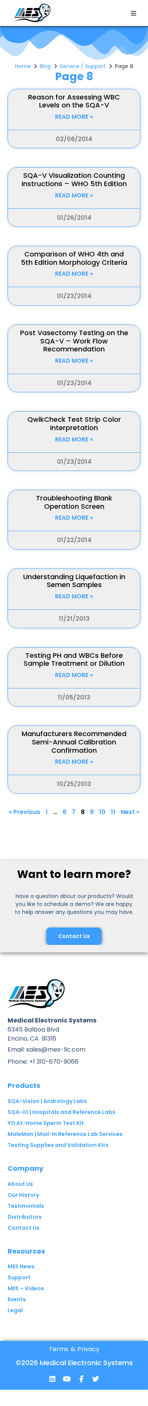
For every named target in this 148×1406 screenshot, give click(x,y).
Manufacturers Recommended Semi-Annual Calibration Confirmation (74, 742)
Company (25, 1168)
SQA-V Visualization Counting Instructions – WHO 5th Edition (74, 179)
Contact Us (23, 1228)
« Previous (24, 812)
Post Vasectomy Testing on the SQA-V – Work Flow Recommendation (74, 341)
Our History (23, 1195)
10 (102, 812)
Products (24, 1085)
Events (17, 1299)
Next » (130, 812)
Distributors (25, 1217)
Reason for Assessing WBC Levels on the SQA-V (74, 101)
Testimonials (26, 1206)
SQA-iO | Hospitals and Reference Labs (61, 1112)
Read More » (74, 117)
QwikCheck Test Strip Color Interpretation (74, 423)
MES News (21, 1266)
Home (23, 66)
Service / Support (83, 66)
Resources (26, 1251)
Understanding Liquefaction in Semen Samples (74, 581)
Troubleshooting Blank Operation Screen (74, 502)
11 (113, 812)
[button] (133, 13)
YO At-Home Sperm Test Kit (46, 1123)
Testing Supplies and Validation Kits (58, 1145)
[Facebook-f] (81, 1378)
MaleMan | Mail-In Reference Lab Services (65, 1134)
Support (19, 1277)
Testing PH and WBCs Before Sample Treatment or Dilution (74, 659)
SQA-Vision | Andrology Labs (47, 1101)
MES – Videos (26, 1288)
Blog (45, 66)
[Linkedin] (52, 1378)
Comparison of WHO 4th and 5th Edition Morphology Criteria (74, 258)
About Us (20, 1184)
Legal (15, 1310)
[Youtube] (66, 1378)
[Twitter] (95, 1378)
